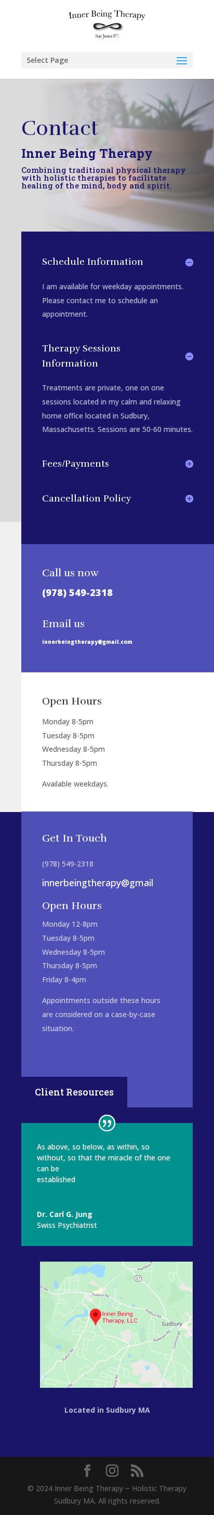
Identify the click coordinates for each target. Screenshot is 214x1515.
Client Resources (74, 1092)
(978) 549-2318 (77, 592)
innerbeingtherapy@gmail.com (87, 641)
